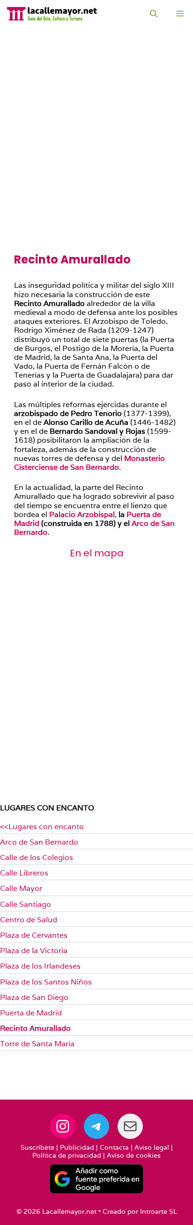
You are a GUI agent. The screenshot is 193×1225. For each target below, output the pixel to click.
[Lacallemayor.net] (52, 14)
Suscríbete (37, 1147)
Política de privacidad (66, 1155)
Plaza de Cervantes (33, 935)
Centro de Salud (28, 920)
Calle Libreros (24, 873)
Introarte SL (158, 1211)
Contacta (114, 1147)
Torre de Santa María (37, 1044)
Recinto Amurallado (35, 1028)
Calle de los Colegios (36, 857)
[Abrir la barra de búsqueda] (154, 14)
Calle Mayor (21, 888)
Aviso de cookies (134, 1155)
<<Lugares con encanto (42, 826)
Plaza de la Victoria (33, 950)
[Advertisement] (96, 152)
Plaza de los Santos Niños (46, 982)
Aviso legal (151, 1147)
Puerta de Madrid (31, 1013)
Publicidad (77, 1147)
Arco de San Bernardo (39, 842)
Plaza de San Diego (34, 997)
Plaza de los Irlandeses (40, 966)
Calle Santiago (25, 904)
